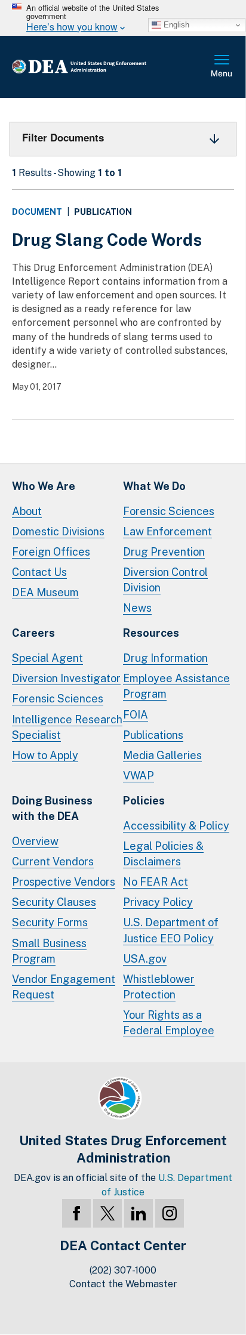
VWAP (138, 775)
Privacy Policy (158, 902)
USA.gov (145, 958)
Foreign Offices (51, 551)
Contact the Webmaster (123, 1284)
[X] (107, 1213)
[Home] (98, 67)
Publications (153, 735)
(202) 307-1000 (123, 1270)
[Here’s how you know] (123, 18)
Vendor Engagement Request (63, 987)
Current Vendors (53, 861)
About (27, 511)
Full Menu (222, 67)
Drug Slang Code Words (107, 239)
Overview (35, 841)
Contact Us (39, 572)
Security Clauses (54, 902)
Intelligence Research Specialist (67, 727)
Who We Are (43, 486)
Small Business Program (49, 951)
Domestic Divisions (58, 531)
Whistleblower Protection (159, 987)
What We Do (154, 486)
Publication (103, 212)
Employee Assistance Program (176, 686)
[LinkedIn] (138, 1213)
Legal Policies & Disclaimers (163, 854)
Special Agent (47, 658)
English (175, 24)
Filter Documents (63, 137)
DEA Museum (45, 592)
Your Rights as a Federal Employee (168, 1023)
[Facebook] (76, 1213)
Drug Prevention (164, 551)
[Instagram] (169, 1213)
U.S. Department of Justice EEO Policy (171, 930)
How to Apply (45, 755)
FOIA (135, 714)
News (137, 608)
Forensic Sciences (168, 511)
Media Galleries (162, 755)
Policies (144, 800)
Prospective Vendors (63, 881)
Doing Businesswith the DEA (52, 808)
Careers (33, 633)
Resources (151, 633)
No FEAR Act (155, 881)
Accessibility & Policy (176, 825)
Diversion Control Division (165, 580)
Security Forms (50, 922)
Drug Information (165, 658)
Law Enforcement (167, 531)
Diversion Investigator (66, 678)
